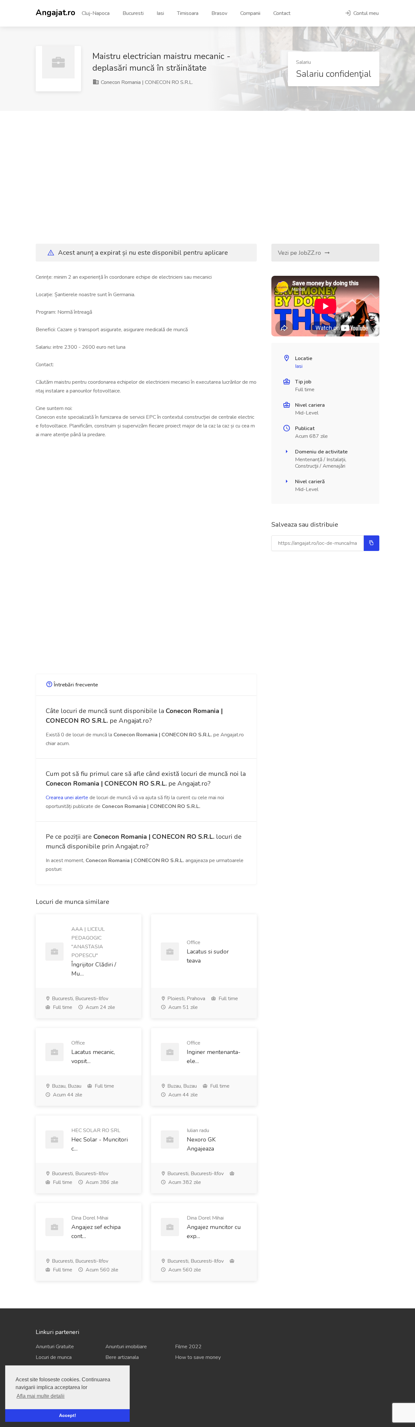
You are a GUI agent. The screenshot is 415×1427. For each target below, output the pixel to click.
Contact (281, 13)
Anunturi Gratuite (55, 1346)
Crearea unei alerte (67, 797)
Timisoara (187, 13)
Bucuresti (133, 13)
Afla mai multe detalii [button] (41, 1396)
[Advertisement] (207, 177)
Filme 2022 (188, 1346)
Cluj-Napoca (96, 13)
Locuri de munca (54, 1357)
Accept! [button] (67, 1415)
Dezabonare (49, 1402)
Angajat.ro (55, 12)
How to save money (198, 1357)
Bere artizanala (122, 1357)
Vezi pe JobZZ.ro (300, 253)
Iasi (160, 13)
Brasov (219, 13)
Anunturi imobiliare (126, 1346)
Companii (250, 13)
